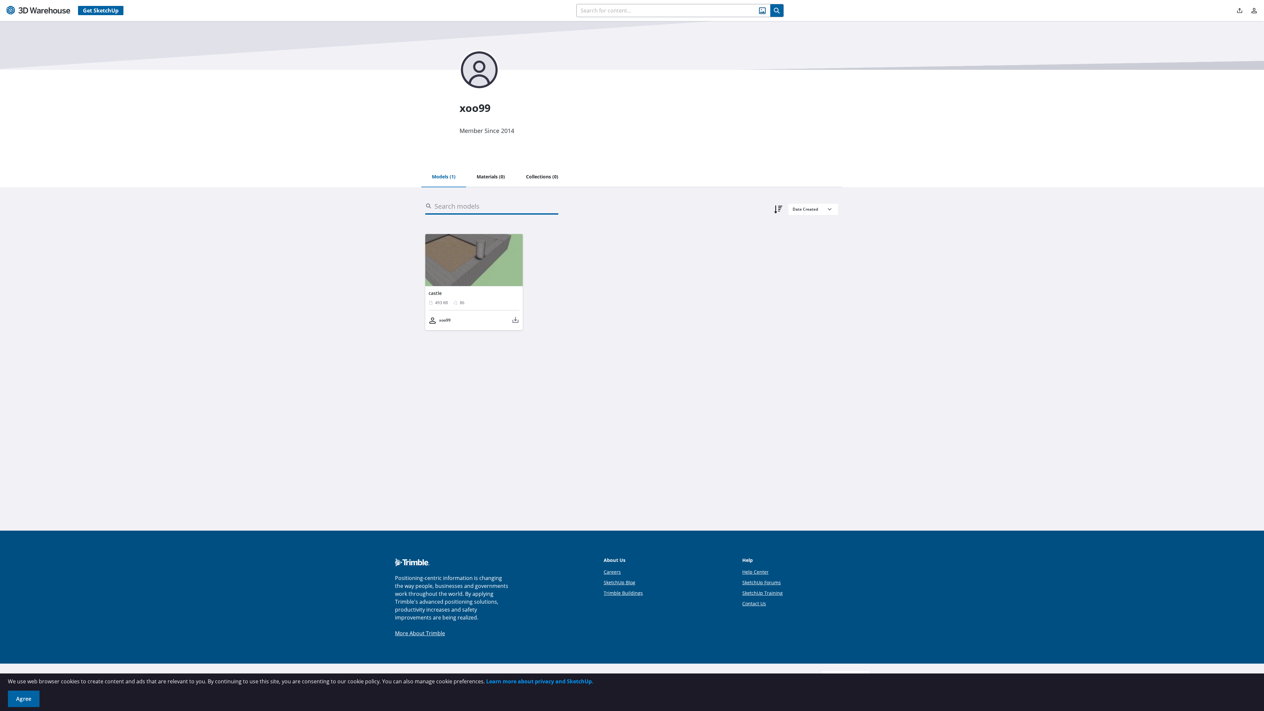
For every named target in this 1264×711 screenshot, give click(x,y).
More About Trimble (420, 633)
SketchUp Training (762, 593)
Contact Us (754, 603)
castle (435, 293)
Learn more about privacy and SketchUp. (539, 681)
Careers (612, 572)
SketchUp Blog (619, 582)
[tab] (443, 177)
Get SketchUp (100, 10)
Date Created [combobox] (805, 209)
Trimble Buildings (623, 593)
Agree (23, 698)
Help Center (755, 572)
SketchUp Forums (761, 582)
